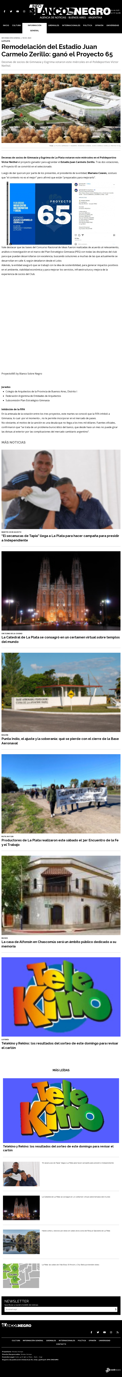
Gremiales (53, 25)
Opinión (99, 25)
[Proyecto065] (61, 325)
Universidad (112, 25)
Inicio (6, 25)
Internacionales (71, 25)
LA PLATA (57, 146)
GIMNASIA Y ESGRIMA (69, 146)
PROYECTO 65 (116, 146)
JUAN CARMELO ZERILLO (101, 146)
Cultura (16, 25)
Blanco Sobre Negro (30, 373)
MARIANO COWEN (84, 146)
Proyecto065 (8, 373)
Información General (34, 28)
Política (87, 25)
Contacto (61, 1344)
